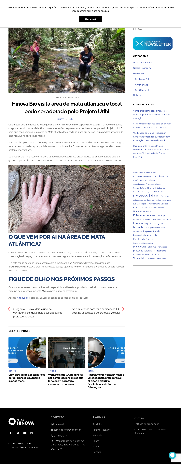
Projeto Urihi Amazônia (145, 235)
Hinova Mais (167, 219)
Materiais (97, 435)
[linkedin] (32, 433)
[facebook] (11, 433)
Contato (97, 452)
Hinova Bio (138, 73)
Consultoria (158, 192)
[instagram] (18, 433)
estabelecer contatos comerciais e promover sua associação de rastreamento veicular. (152, 202)
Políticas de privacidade (146, 424)
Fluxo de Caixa (158, 208)
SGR (157, 254)
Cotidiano (140, 196)
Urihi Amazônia (142, 79)
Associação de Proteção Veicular (147, 184)
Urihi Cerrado (141, 84)
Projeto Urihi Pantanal (144, 246)
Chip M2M (151, 188)
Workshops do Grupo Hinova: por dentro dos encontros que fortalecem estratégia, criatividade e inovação (65, 379)
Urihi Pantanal (142, 90)
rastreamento (160, 251)
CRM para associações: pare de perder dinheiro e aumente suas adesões (26, 377)
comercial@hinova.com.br (67, 429)
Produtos (97, 424)
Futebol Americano (144, 215)
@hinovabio (23, 297)
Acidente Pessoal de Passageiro (144, 172)
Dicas (154, 195)
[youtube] (25, 433)
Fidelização (147, 208)
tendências (151, 258)
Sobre (96, 441)
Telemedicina (139, 258)
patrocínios (155, 228)
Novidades (141, 227)
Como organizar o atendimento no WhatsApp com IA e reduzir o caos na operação (151, 115)
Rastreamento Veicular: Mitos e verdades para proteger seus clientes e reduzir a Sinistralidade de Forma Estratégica (106, 381)
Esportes (164, 196)
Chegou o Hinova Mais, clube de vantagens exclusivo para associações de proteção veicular (38, 313)
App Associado (161, 176)
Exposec (137, 207)
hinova (61, 119)
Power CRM (137, 231)
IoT (151, 223)
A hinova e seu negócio (143, 176)
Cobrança (161, 188)
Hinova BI (137, 219)
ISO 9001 (158, 223)
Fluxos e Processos (142, 211)
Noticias (72, 119)
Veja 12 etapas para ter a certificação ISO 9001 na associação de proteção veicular (96, 311)
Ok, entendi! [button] (90, 19)
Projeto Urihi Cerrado (143, 239)
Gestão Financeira (142, 68)
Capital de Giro (139, 188)
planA (163, 228)
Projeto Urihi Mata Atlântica (143, 243)
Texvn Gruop (161, 258)
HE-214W (162, 215)
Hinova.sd (58, 424)
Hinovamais (157, 219)
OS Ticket (139, 418)
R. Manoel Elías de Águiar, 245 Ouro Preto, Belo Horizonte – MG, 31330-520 (68, 445)
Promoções (162, 247)
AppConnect (138, 180)
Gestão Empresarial (142, 62)
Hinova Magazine (102, 429)
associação (150, 180)
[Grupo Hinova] (21, 426)
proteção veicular (142, 250)
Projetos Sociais (151, 231)
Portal (96, 446)
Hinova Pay (140, 223)
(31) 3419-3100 (60, 435)
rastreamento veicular (143, 254)
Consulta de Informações (142, 192)
